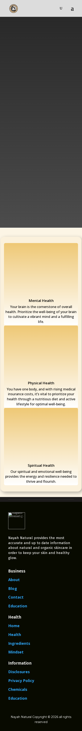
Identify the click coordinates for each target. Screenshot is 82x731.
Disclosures (19, 671)
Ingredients (19, 643)
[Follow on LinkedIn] (45, 708)
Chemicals (17, 689)
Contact (16, 597)
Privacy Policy (21, 680)
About (14, 579)
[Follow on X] (36, 708)
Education (17, 605)
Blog (12, 588)
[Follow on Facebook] (26, 708)
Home (14, 625)
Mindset (16, 651)
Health (14, 634)
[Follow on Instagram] (55, 708)
